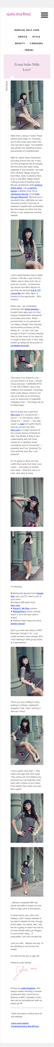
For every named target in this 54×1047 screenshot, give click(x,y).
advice (23, 36)
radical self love (27, 30)
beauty (20, 43)
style (36, 36)
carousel (36, 43)
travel (29, 50)
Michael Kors (19, 611)
